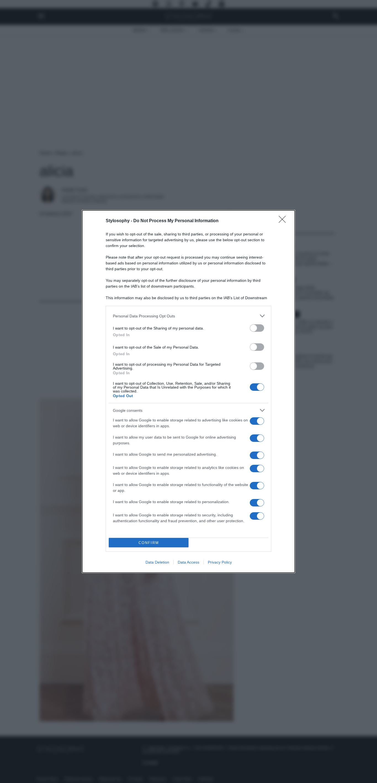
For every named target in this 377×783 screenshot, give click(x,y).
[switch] (257, 328)
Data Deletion (157, 562)
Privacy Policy (220, 562)
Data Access (188, 562)
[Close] (284, 221)
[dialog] (188, 391)
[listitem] (188, 316)
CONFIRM (149, 543)
